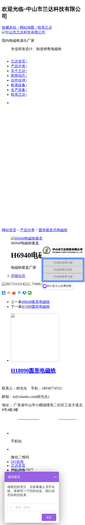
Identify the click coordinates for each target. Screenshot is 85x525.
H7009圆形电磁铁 (36, 306)
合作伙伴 (18, 80)
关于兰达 (18, 71)
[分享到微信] (30, 293)
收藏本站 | (10, 27)
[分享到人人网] (25, 293)
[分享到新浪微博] (14, 293)
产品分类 (18, 66)
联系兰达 (45, 27)
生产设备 (18, 90)
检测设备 (18, 85)
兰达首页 (18, 61)
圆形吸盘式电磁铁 (53, 230)
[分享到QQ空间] (9, 293)
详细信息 (18, 276)
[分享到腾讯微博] (19, 293)
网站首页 (9, 230)
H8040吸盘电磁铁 (36, 302)
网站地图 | (28, 27)
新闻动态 (18, 75)
